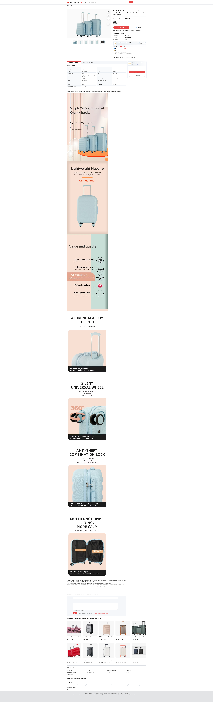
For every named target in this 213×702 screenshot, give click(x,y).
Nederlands (108, 694)
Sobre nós (86, 693)
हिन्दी (121, 694)
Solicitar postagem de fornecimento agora (101, 613)
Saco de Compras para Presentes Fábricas (119, 684)
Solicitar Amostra (138, 30)
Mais (67, 689)
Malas (78, 7)
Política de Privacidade (103, 693)
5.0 (132, 64)
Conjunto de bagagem (84, 7)
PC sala (127, 672)
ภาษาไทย (124, 694)
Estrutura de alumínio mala (71, 672)
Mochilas (88, 670)
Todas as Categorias (71, 5)
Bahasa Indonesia (137, 694)
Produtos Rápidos (121, 693)
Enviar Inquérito (121, 27)
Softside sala (128, 670)
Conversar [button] (139, 27)
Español (84, 694)
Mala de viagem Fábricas (105, 684)
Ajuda (134, 5)
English (80, 694)
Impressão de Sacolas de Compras (93, 684)
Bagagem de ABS (69, 674)
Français (92, 694)
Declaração (90, 693)
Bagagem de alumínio (90, 672)
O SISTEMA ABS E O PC (71, 670)
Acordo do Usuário (96, 693)
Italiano (101, 694)
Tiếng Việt (131, 694)
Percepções (126, 693)
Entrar (145, 2)
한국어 (115, 694)
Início (67, 7)
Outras (88, 674)
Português (87, 694)
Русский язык (96, 694)
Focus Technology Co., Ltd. (105, 696)
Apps (138, 5)
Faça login (116, 57)
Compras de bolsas (81, 684)
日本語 (118, 694)
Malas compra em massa (71, 687)
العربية (112, 694)
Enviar (75, 613)
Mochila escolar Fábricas (71, 684)
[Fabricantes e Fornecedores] (73, 2)
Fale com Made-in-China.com (112, 693)
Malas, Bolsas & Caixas (72, 7)
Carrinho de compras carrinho (111, 670)
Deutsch (104, 694)
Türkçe (128, 694)
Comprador (127, 5)
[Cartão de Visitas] (144, 67)
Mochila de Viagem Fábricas (134, 684)
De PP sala (108, 672)
